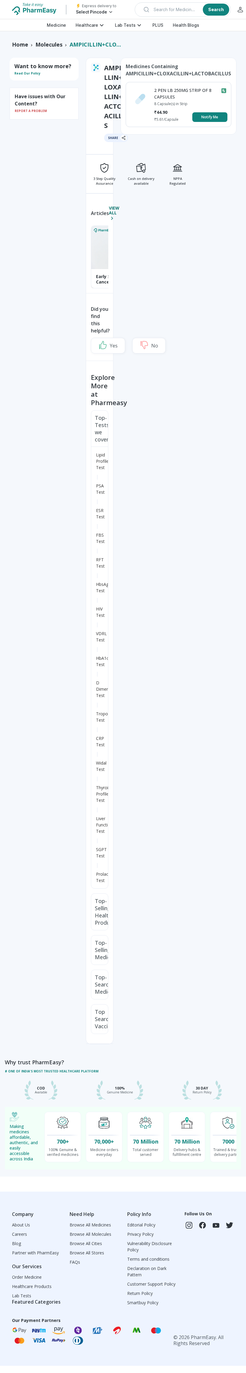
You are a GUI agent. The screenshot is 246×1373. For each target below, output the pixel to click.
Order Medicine (27, 1277)
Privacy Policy (140, 1234)
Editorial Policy (141, 1225)
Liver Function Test (104, 825)
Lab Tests (125, 25)
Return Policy (140, 1293)
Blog (16, 1243)
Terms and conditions (148, 1259)
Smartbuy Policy (142, 1302)
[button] (183, 9)
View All (114, 211)
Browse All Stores (87, 1253)
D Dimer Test (102, 689)
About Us (21, 1225)
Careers (19, 1234)
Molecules (48, 44)
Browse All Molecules (90, 1234)
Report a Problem (31, 111)
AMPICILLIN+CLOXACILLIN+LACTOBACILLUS (96, 44)
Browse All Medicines (90, 1225)
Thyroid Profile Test (103, 794)
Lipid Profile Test (102, 461)
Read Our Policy (27, 73)
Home (20, 44)
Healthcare (87, 25)
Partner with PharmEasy (35, 1253)
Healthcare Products (32, 1286)
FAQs (75, 1262)
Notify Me (209, 117)
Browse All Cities (86, 1243)
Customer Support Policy (151, 1284)
